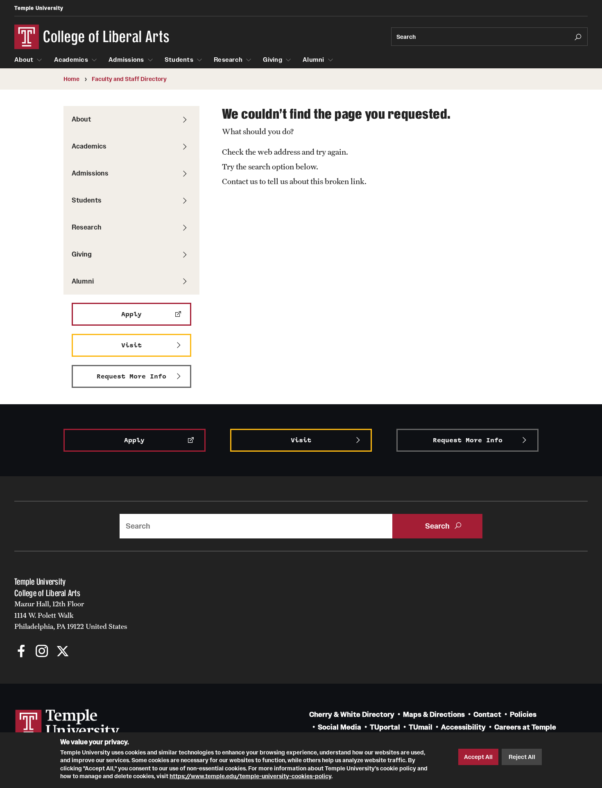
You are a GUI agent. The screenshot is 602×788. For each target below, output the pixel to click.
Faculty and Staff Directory (129, 79)
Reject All (522, 757)
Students (179, 59)
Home (71, 79)
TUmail (420, 727)
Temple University (38, 8)
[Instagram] (42, 652)
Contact (487, 714)
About (23, 59)
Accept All (478, 757)
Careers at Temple (525, 727)
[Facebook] (21, 652)
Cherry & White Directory (351, 714)
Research (228, 59)
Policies (523, 714)
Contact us (240, 181)
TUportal (385, 727)
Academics (71, 59)
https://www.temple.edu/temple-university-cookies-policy (250, 776)
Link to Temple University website (67, 724)
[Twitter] (62, 652)
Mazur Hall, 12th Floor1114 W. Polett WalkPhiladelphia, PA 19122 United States (70, 615)
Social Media (339, 727)
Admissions (126, 59)
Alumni (313, 59)
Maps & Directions (434, 714)
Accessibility (463, 727)
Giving (272, 59)
